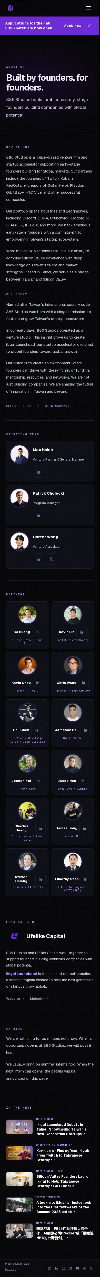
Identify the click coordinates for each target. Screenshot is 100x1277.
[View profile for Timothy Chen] (73, 872)
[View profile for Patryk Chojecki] (50, 505)
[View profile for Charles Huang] (27, 821)
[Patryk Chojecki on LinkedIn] (38, 515)
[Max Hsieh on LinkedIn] (38, 472)
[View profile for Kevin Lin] (73, 625)
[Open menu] (88, 8)
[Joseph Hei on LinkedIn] (38, 781)
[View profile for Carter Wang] (50, 548)
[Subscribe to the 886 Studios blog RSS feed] (91, 1268)
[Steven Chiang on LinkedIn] (40, 879)
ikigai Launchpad (21, 973)
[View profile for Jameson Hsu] (73, 723)
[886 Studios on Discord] (77, 1268)
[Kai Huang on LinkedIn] (37, 632)
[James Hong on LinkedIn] (84, 828)
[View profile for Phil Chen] (27, 723)
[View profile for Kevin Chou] (27, 674)
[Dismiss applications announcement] (89, 25)
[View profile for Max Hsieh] (50, 461)
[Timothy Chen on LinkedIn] (86, 879)
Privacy (10, 1269)
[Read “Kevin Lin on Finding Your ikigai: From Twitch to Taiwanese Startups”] (19, 1153)
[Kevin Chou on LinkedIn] (38, 683)
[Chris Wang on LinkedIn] (83, 683)
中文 (60, 1171)
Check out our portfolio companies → (42, 406)
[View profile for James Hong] (73, 821)
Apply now (73, 25)
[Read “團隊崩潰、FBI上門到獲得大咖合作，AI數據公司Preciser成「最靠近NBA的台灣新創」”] (19, 1231)
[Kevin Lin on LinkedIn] (81, 632)
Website (13, 998)
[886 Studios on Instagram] (63, 1268)
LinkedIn (37, 998)
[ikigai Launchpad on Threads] (70, 1268)
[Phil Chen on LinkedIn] (36, 730)
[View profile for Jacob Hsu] (73, 772)
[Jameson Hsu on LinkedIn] (86, 730)
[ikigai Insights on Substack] (84, 1268)
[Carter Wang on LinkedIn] (38, 559)
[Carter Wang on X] (51, 559)
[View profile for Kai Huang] (27, 625)
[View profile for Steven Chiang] (27, 872)
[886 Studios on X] (49, 1268)
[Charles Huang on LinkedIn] (40, 828)
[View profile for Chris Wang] (73, 674)
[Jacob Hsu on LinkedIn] (83, 781)
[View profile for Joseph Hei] (27, 772)
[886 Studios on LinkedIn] (56, 1268)
